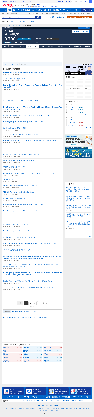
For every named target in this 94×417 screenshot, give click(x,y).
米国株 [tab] (58, 401)
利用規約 (32, 408)
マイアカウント (85, 10)
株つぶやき (15, 64)
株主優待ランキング (39, 13)
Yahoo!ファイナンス (42, 405)
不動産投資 (56, 10)
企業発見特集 (60, 17)
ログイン (28, 6)
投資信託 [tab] (74, 401)
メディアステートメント (53, 408)
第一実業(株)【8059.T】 (19, 25)
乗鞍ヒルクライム (84, 1)
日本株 (9, 10)
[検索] (90, 1)
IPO (70, 13)
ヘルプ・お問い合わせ (42, 411)
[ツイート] (87, 28)
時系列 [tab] (81, 401)
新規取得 (37, 4)
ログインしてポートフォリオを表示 (25, 21)
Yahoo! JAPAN (61, 1)
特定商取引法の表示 (84, 408)
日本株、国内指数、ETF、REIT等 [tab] (35, 401)
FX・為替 (21, 10)
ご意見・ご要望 (54, 411)
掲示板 (40, 10)
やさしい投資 (50, 17)
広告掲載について (41, 408)
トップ (4, 10)
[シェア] (81, 28)
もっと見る (88, 114)
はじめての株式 (85, 13)
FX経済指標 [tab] (66, 401)
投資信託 (27, 10)
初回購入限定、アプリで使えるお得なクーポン (45, 6)
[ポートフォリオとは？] (12, 22)
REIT (75, 13)
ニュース (34, 10)
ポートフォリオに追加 (81, 31)
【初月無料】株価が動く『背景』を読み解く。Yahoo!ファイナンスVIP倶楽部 (25, 317)
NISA (64, 10)
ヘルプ (68, 1)
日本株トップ (5, 13)
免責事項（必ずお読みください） (69, 408)
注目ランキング (26, 13)
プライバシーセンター (23, 408)
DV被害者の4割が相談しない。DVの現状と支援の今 (17, 1)
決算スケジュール (60, 13)
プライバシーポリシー (10, 408)
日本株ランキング (16, 13)
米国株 (15, 10)
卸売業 (11, 31)
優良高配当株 (50, 13)
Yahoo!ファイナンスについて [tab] (16, 401)
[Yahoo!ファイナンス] (13, 4)
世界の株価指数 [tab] (50, 401)
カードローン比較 (72, 10)
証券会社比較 (47, 10)
